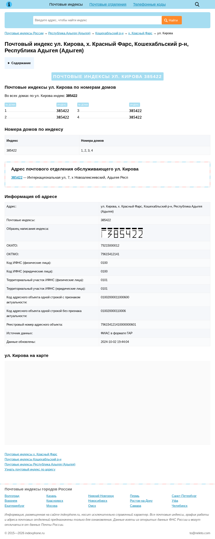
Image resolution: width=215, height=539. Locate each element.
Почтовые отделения (107, 4)
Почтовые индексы (66, 4)
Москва (51, 505)
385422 (16, 177)
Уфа (175, 500)
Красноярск (54, 500)
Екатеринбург (14, 505)
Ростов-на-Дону (141, 500)
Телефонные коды (149, 4)
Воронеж (11, 500)
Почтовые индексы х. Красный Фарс (31, 454)
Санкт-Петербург (184, 496)
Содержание (21, 63)
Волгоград (12, 496)
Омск (92, 505)
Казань (51, 496)
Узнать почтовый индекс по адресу (30, 469)
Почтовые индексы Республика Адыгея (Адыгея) (40, 464)
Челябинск (179, 505)
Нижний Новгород (101, 496)
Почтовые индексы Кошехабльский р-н (33, 459)
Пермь (134, 496)
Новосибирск (97, 500)
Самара (135, 505)
